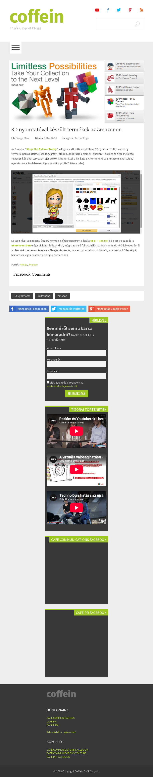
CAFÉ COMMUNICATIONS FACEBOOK (67, 749)
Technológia (82, 138)
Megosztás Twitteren (71, 309)
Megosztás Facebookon (32, 309)
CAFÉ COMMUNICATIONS (61, 718)
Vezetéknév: (54, 348)
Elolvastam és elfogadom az (65, 384)
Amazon (33, 264)
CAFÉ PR (51, 721)
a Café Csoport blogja (25, 28)
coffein (36, 16)
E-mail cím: (53, 371)
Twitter (119, 10)
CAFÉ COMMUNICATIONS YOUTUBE (66, 753)
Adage (23, 264)
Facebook (108, 10)
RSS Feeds (142, 10)
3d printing (44, 296)
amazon (62, 296)
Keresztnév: (54, 359)
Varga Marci (23, 138)
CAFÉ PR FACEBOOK (58, 757)
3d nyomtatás (22, 296)
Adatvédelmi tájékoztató (61, 732)
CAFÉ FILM (52, 725)
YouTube (97, 10)
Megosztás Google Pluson (112, 309)
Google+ (130, 10)
